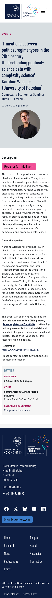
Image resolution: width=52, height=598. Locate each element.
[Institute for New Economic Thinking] (22, 11)
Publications (11, 561)
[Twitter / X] (15, 508)
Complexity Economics (17, 410)
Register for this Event (18, 166)
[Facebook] (6, 508)
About (33, 545)
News (7, 553)
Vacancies (35, 553)
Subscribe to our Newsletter (17, 519)
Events (6, 33)
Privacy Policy (11, 593)
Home (7, 537)
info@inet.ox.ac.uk (12, 486)
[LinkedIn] (43, 508)
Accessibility (30, 593)
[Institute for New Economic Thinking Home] (26, 448)
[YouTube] (34, 508)
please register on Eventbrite (18, 324)
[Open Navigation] (43, 11)
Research (9, 545)
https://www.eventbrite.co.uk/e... (21, 349)
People (34, 537)
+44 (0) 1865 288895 (13, 493)
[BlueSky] (24, 508)
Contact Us (36, 561)
